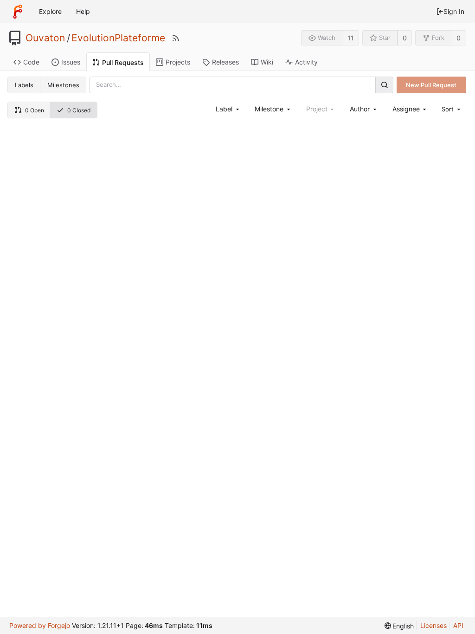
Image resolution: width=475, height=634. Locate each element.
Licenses (433, 625)
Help (83, 11)
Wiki (267, 62)
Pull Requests (123, 62)
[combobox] (228, 109)
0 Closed (78, 110)
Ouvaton (45, 38)
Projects (178, 62)
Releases (225, 62)
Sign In (453, 11)
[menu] (452, 109)
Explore (50, 11)
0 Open (34, 110)
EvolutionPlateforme (118, 38)
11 (350, 38)
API (458, 625)
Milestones (63, 85)
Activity (306, 62)
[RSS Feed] (176, 38)
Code (31, 62)
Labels (24, 85)
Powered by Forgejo (39, 625)
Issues (70, 62)
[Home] (18, 11)
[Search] (384, 85)
